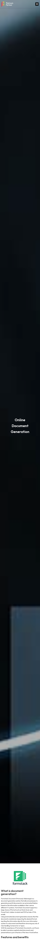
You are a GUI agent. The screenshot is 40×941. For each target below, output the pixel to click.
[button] (37, 4)
